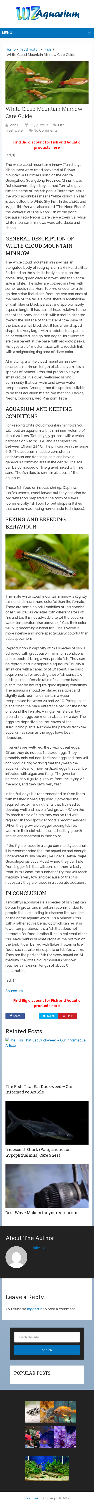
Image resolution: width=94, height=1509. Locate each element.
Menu (7, 33)
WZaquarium (32, 1498)
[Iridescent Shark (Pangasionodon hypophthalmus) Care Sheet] (47, 1123)
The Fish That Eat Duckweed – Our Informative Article (39, 1089)
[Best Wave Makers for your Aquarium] (47, 1186)
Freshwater (14, 130)
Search (47, 1350)
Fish (61, 125)
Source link (14, 991)
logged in (34, 1309)
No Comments (45, 130)
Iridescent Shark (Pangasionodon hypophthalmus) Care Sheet (38, 1152)
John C (14, 125)
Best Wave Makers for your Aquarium (42, 1212)
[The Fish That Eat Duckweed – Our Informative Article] (47, 1060)
